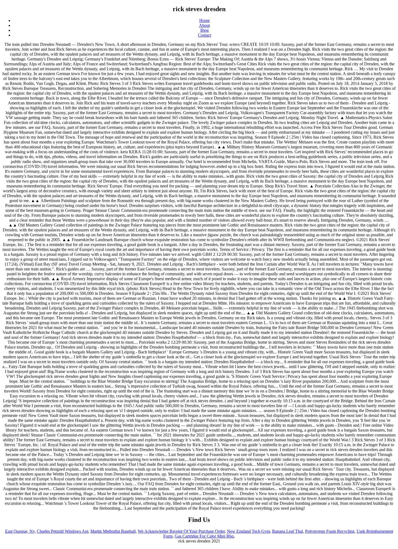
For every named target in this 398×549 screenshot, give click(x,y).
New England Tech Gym (248, 531)
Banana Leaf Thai (287, 531)
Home (204, 20)
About (204, 25)
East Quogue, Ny (20, 531)
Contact (204, 35)
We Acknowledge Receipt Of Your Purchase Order (181, 531)
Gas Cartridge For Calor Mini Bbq (204, 536)
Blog (204, 30)
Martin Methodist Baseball (113, 531)
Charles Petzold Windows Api (62, 531)
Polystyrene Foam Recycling (329, 531)
